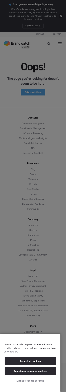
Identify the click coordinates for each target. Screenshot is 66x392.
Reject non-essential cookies (30, 371)
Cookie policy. (11, 351)
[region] (30, 363)
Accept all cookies (30, 361)
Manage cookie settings (30, 380)
